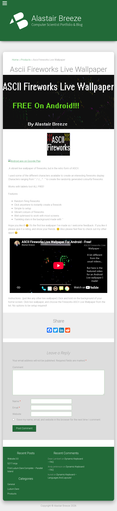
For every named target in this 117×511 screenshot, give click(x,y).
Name (16, 401)
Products (26, 59)
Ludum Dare (13, 489)
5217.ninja (12, 463)
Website (16, 414)
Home (15, 59)
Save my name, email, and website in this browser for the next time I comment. (59, 419)
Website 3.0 (12, 459)
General (11, 484)
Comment (17, 367)
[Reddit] (68, 330)
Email (16, 407)
